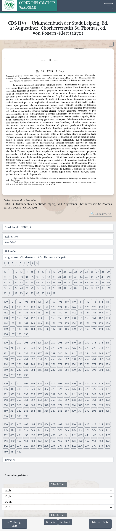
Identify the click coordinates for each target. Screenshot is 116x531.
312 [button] (87, 383)
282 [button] (19, 369)
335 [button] (26, 394)
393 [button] (94, 410)
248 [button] (6, 359)
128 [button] (87, 307)
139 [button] (53, 312)
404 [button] (33, 424)
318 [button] (19, 389)
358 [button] (74, 399)
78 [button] (48, 288)
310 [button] (74, 383)
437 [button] (40, 435)
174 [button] (74, 323)
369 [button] (40, 405)
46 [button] (92, 277)
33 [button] (21, 277)
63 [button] (75, 282)
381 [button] (12, 410)
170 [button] (46, 323)
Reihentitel (11, 236)
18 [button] (48, 271)
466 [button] (19, 446)
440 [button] (60, 435)
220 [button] (33, 348)
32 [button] (15, 277)
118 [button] (19, 307)
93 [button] (21, 293)
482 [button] (19, 451)
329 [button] (94, 389)
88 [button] (103, 288)
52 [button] (15, 282)
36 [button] (37, 277)
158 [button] (74, 318)
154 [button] (46, 318)
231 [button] (108, 348)
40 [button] (59, 277)
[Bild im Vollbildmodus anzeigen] (111, 44)
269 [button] (40, 364)
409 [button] (67, 424)
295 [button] (108, 369)
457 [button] (67, 440)
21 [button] (64, 271)
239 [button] (53, 353)
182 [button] (19, 328)
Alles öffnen (58, 484)
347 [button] (108, 394)
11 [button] (10, 271)
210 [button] (74, 342)
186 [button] (46, 328)
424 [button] (60, 430)
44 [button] (81, 277)
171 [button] (53, 323)
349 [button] (12, 399)
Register (10, 459)
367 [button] (26, 405)
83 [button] (75, 288)
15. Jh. (8, 501)
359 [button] (80, 399)
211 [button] (80, 342)
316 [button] (6, 389)
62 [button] (70, 282)
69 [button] (108, 282)
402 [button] (19, 424)
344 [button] (87, 394)
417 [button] (12, 430)
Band (67, 522)
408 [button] (60, 424)
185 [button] (40, 328)
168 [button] (33, 323)
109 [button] (67, 301)
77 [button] (43, 288)
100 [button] (6, 301)
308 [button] (60, 383)
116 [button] (6, 307)
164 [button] (6, 323)
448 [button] (6, 440)
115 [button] (108, 301)
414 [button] (101, 424)
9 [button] (37, 263)
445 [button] (94, 435)
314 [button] (101, 383)
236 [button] (33, 353)
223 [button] (53, 348)
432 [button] (6, 435)
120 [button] (33, 307)
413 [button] (94, 424)
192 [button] (87, 328)
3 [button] (12, 263)
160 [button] (87, 318)
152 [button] (33, 318)
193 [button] (94, 328)
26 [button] (92, 271)
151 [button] (26, 318)
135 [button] (26, 312)
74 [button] (26, 288)
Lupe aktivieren (100, 213)
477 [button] (94, 446)
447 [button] (108, 435)
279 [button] (108, 364)
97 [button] (43, 293)
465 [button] (12, 446)
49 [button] (108, 277)
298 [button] (19, 375)
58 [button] (48, 282)
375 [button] (80, 405)
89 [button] (108, 288)
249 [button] (12, 359)
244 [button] (87, 353)
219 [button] (26, 348)
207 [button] (53, 342)
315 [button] (108, 383)
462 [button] (101, 440)
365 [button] (12, 405)
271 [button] (53, 364)
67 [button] (97, 282)
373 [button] (67, 405)
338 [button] (46, 394)
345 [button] (94, 394)
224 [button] (60, 348)
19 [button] (54, 271)
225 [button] (67, 348)
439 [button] (53, 435)
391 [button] (80, 410)
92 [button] (15, 293)
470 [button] (46, 446)
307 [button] (53, 383)
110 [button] (74, 301)
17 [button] (43, 271)
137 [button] (40, 312)
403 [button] (26, 424)
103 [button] (26, 301)
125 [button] (67, 307)
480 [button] (6, 451)
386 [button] (46, 410)
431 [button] (108, 430)
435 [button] (26, 435)
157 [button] (67, 318)
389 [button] (67, 410)
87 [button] (97, 288)
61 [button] (64, 282)
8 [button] (33, 263)
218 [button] (19, 348)
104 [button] (33, 301)
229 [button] (94, 348)
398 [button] (19, 416)
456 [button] (60, 440)
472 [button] (60, 446)
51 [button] (10, 282)
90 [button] (5, 293)
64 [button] (81, 282)
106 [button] (46, 301)
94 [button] (26, 293)
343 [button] (80, 394)
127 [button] (80, 307)
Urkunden (11, 251)
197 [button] (12, 334)
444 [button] (87, 435)
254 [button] (46, 359)
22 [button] (70, 271)
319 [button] (26, 389)
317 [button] (12, 389)
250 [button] (19, 359)
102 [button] (19, 301)
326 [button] (74, 389)
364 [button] (6, 405)
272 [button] (60, 364)
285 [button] (40, 369)
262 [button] (101, 359)
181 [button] (12, 328)
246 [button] (101, 353)
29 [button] (108, 271)
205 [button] (40, 342)
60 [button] (59, 282)
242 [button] (74, 353)
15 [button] (32, 271)
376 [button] (87, 405)
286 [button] (46, 369)
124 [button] (60, 307)
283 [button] (26, 369)
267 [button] (26, 364)
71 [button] (10, 288)
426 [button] (74, 430)
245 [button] (94, 353)
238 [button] (46, 353)
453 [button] (40, 440)
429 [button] (94, 430)
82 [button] (70, 288)
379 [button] (108, 405)
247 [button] (108, 353)
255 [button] (53, 359)
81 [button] (64, 288)
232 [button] (6, 353)
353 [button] (40, 399)
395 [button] (108, 410)
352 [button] (33, 399)
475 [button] (80, 446)
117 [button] (12, 307)
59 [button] (54, 282)
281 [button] (12, 369)
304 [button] (33, 383)
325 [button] (67, 389)
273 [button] (67, 364)
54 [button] (26, 282)
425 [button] (67, 430)
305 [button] (40, 383)
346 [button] (101, 394)
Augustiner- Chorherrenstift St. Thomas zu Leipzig (35, 257)
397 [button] (12, 416)
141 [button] (67, 312)
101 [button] (12, 301)
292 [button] (87, 369)
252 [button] (33, 359)
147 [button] (108, 312)
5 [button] (20, 263)
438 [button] (46, 435)
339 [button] (53, 394)
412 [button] (87, 424)
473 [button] (67, 446)
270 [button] (46, 364)
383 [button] (26, 410)
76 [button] (37, 288)
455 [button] (53, 440)
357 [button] (67, 399)
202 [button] (19, 342)
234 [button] (19, 353)
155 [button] (53, 318)
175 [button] (80, 323)
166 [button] (19, 323)
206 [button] (46, 342)
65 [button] (86, 282)
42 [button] (70, 277)
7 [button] (28, 263)
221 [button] (40, 348)
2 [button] (8, 263)
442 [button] (74, 435)
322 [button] (46, 389)
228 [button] (87, 348)
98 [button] (48, 293)
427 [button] (80, 430)
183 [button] (26, 328)
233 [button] (12, 353)
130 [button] (101, 307)
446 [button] (101, 435)
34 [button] (26, 277)
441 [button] (67, 435)
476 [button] (87, 446)
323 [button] (53, 389)
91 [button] (10, 293)
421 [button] (40, 430)
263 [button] (108, 359)
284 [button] (33, 369)
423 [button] (53, 430)
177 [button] (94, 323)
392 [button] (87, 410)
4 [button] (16, 263)
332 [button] (6, 394)
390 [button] (74, 410)
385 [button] (40, 410)
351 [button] (26, 399)
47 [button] (97, 277)
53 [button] (21, 282)
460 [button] (87, 440)
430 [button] (101, 430)
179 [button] (108, 323)
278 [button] (101, 364)
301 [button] (12, 383)
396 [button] (6, 416)
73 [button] (21, 288)
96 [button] (37, 293)
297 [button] (12, 375)
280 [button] (6, 369)
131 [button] (108, 307)
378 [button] (101, 405)
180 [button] (6, 328)
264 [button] (6, 364)
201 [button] (12, 342)
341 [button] (67, 394)
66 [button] (92, 282)
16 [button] (37, 271)
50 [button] (5, 282)
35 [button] (32, 277)
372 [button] (60, 405)
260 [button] (87, 359)
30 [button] (5, 277)
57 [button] (43, 282)
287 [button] (53, 369)
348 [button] (6, 399)
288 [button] (60, 369)
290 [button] (74, 369)
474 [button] (74, 446)
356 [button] (60, 399)
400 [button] (6, 424)
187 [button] (53, 328)
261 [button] (94, 359)
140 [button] (60, 312)
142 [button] (74, 312)
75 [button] (32, 288)
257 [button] (67, 359)
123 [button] (53, 307)
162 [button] (101, 318)
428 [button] (87, 430)
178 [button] (101, 323)
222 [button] (46, 348)
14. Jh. (8, 496)
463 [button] (108, 440)
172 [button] (60, 323)
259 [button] (80, 359)
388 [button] (60, 410)
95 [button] (32, 293)
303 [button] (26, 383)
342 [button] (74, 394)
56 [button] (37, 282)
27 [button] (97, 271)
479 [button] (108, 446)
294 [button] (101, 369)
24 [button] (81, 271)
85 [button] (86, 288)
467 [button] (26, 446)
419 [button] (26, 430)
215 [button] (108, 342)
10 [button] (5, 271)
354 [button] (46, 399)
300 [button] (6, 383)
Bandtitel (10, 242)
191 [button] (80, 328)
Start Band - (18, 227)
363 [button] (108, 399)
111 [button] (80, 301)
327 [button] (80, 389)
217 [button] (12, 348)
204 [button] (33, 342)
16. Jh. (8, 507)
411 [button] (80, 424)
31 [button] (10, 277)
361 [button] (94, 399)
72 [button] (15, 288)
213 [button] (94, 342)
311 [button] (80, 383)
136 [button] (33, 312)
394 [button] (101, 410)
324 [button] (60, 389)
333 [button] (12, 394)
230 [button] (101, 348)
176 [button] (87, 323)
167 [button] (26, 323)
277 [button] (94, 364)
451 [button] (26, 440)
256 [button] (60, 359)
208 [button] (60, 342)
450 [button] (19, 440)
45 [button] (86, 277)
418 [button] (19, 430)
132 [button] (6, 312)
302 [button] (19, 383)
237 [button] (40, 353)
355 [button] (53, 399)
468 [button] (33, 446)
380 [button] (6, 410)
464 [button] (6, 446)
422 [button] (46, 430)
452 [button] (33, 440)
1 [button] (4, 263)
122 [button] (46, 307)
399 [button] (26, 416)
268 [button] (33, 364)
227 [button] (80, 348)
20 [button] (59, 271)
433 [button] (12, 435)
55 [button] (32, 282)
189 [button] (67, 328)
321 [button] (40, 389)
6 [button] (24, 263)
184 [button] (33, 328)
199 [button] (26, 334)
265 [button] (12, 364)
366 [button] (19, 405)
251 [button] (26, 359)
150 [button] (19, 318)
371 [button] (53, 405)
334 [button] (19, 394)
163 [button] (108, 318)
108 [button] (60, 301)
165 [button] (12, 323)
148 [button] (6, 318)
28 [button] (103, 271)
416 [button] (6, 430)
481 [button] (12, 451)
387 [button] (53, 410)
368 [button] (33, 405)
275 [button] (80, 364)
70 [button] (5, 288)
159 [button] (80, 318)
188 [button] (60, 328)
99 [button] (54, 293)
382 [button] (19, 410)
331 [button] (108, 389)
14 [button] (26, 271)
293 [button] (94, 369)
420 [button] (33, 430)
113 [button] (94, 301)
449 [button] (12, 440)
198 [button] (19, 334)
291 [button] (80, 369)
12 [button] (15, 271)
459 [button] (80, 440)
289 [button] (67, 369)
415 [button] (108, 424)
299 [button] (26, 375)
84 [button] (81, 288)
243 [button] (80, 353)
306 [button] (46, 383)
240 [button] (60, 353)
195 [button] (108, 328)
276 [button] (87, 364)
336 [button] (33, 394)
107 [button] (53, 301)
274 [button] (74, 364)
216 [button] (6, 348)
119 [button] (26, 307)
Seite (53, 522)
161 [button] (94, 318)
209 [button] (67, 342)
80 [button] (59, 288)
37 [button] (43, 277)
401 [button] (12, 424)
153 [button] (40, 318)
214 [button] (101, 342)
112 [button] (87, 301)
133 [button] (12, 312)
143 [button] (80, 312)
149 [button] (12, 318)
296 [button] (6, 375)
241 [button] (67, 353)
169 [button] (40, 323)
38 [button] (48, 277)
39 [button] (54, 277)
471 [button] (53, 446)
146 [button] (101, 312)
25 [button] (86, 271)
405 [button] (40, 424)
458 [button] (74, 440)
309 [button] (67, 383)
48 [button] (103, 277)
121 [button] (40, 307)
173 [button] (67, 323)
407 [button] (53, 424)
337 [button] (40, 394)
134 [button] (19, 312)
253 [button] (40, 359)
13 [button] (21, 271)
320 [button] (33, 389)
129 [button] (94, 307)
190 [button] (74, 328)
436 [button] (33, 435)
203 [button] (26, 342)
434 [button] (19, 435)
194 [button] (101, 328)
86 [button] (92, 288)
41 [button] (64, 277)
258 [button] (74, 359)
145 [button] (94, 312)
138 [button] (46, 312)
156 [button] (60, 318)
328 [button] (87, 389)
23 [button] (75, 271)
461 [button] (94, 440)
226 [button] (74, 348)
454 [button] (46, 440)
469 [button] (40, 446)
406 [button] (46, 424)
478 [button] (101, 446)
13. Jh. (8, 490)
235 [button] (26, 353)
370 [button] (46, 405)
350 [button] (19, 399)
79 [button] (54, 288)
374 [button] (74, 405)
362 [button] (101, 399)
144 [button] (87, 312)
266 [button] (19, 364)
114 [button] (101, 301)
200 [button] (6, 342)
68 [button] (103, 282)
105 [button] (40, 301)
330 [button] (101, 389)
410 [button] (74, 424)
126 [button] (74, 307)
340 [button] (60, 394)
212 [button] (87, 342)
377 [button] (94, 405)
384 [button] (33, 410)
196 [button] (6, 334)
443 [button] (80, 435)
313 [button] (94, 383)
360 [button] (87, 399)
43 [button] (75, 277)
